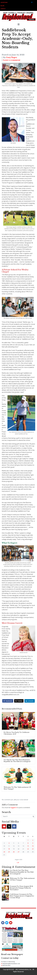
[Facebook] (14, 826)
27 (18, 852)
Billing (2, 5)
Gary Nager (11, 57)
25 (9, 852)
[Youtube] (4, 826)
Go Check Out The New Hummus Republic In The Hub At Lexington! (22, 872)
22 (28, 849)
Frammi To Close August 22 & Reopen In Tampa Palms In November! (21, 888)
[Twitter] (9, 826)
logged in (14, 807)
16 (32, 846)
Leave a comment (11, 60)
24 (4, 852)
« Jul (18, 862)
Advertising (4, 2)
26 (13, 852)
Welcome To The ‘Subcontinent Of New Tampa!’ (22, 879)
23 (32, 849)
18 (9, 849)
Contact (3, 8)
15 (28, 846)
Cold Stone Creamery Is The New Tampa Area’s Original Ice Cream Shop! (22, 895)
